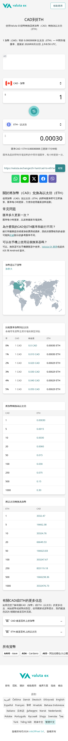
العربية (7, 699)
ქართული (32, 710)
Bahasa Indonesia (54, 705)
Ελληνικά (49, 699)
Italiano (11, 710)
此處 (12, 235)
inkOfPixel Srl (36, 731)
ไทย (61, 716)
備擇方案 (43, 685)
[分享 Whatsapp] (15, 179)
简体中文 (38, 722)
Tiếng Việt (26, 722)
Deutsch (36, 699)
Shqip (42, 716)
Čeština (17, 699)
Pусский (32, 716)
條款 (60, 685)
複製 (60, 168)
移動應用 (58, 5)
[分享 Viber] (52, 179)
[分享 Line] (25, 179)
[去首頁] (14, 5)
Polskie (8, 716)
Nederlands (54, 710)
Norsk (43, 710)
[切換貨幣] (34, 111)
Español (8, 705)
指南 (53, 685)
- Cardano (30, 653)
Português (20, 716)
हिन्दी (29, 705)
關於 (22, 685)
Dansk (26, 699)
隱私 (15, 685)
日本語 (20, 710)
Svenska (52, 716)
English (60, 699)
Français (19, 705)
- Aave (10, 653)
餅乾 (7, 685)
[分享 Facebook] (43, 179)
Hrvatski (37, 705)
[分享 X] (34, 179)
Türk (15, 722)
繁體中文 (50, 722)
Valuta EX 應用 (49, 246)
